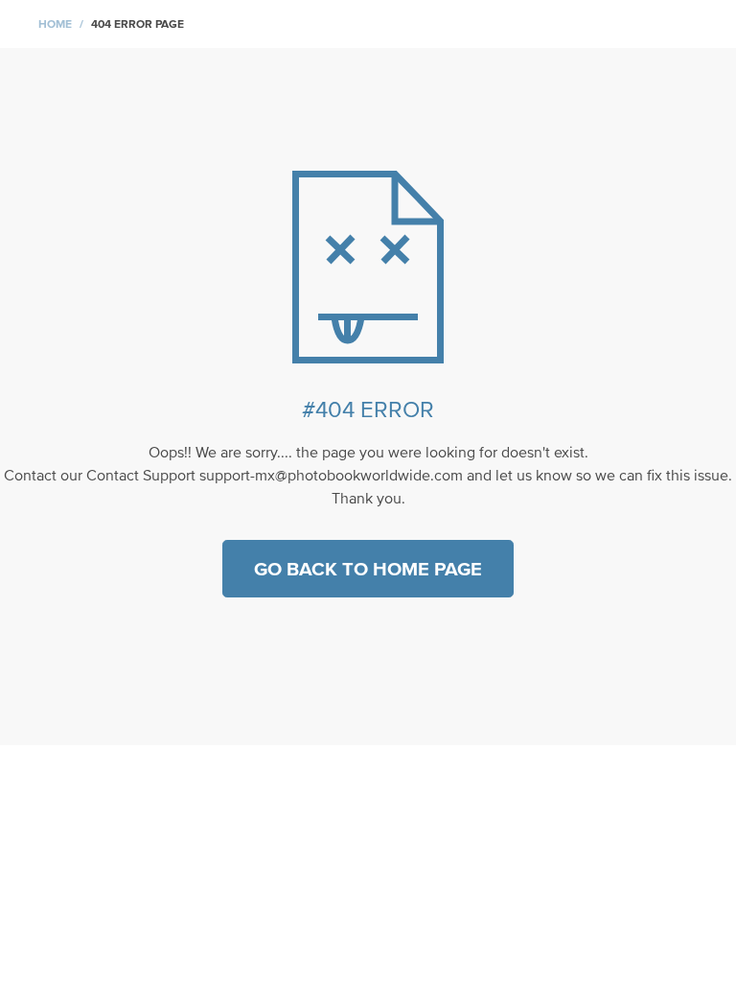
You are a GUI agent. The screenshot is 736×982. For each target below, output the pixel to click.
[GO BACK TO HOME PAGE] (368, 625)
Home (55, 24)
